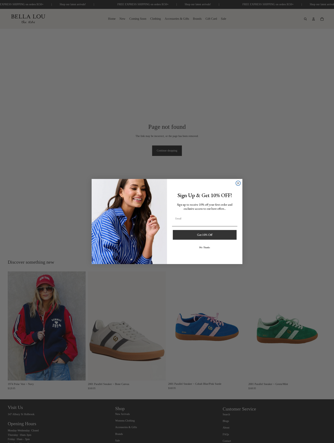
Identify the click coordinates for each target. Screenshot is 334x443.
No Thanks (204, 247)
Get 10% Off (204, 235)
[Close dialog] (238, 183)
